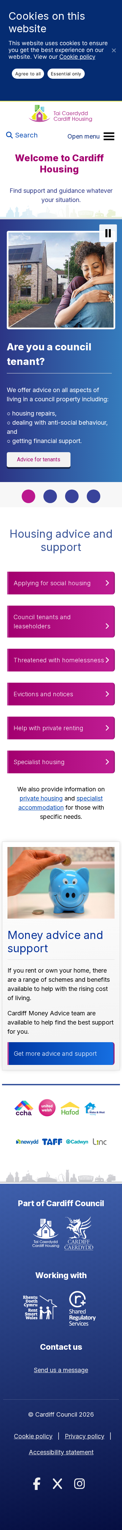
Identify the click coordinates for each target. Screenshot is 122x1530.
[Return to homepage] (60, 114)
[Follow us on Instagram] (79, 1484)
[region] (61, 363)
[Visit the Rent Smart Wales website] (40, 1309)
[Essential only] (113, 50)
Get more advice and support (55, 1053)
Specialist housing (39, 762)
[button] (108, 233)
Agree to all (28, 73)
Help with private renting (48, 728)
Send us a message (61, 1370)
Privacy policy (84, 1436)
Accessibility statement (61, 1452)
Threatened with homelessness (59, 660)
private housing (41, 798)
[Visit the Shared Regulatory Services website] (82, 1309)
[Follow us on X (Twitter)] (57, 1484)
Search (25, 135)
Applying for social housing (52, 583)
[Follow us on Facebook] (37, 1484)
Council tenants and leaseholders (42, 621)
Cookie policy (77, 56)
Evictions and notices (43, 694)
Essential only (66, 73)
